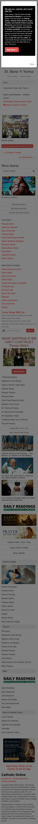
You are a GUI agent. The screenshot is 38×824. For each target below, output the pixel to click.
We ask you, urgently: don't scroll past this (19, 9)
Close (32, 64)
